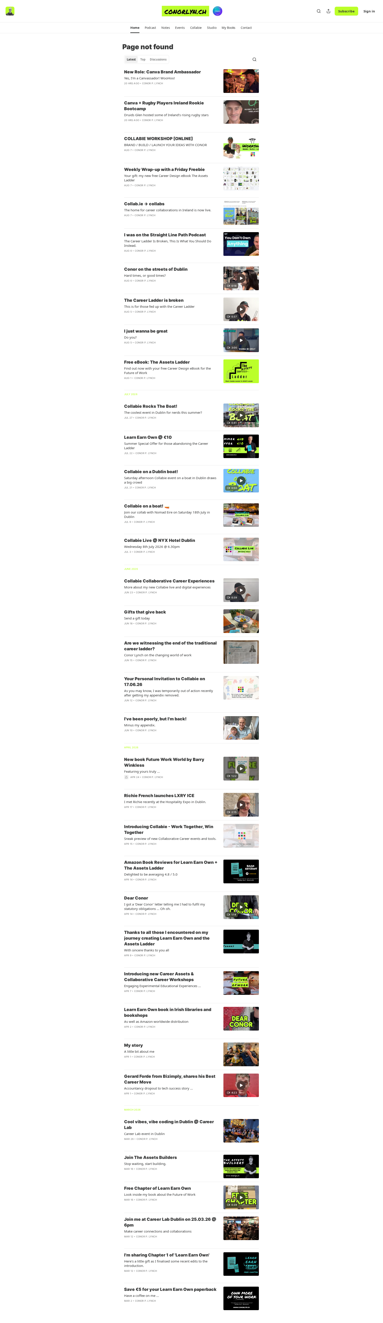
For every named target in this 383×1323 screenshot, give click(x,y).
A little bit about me (139, 1051)
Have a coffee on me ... (141, 1295)
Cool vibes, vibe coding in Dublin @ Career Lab (169, 1124)
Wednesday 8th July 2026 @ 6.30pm (152, 546)
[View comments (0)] (158, 89)
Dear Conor (136, 898)
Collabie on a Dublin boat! (151, 471)
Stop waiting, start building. (145, 1163)
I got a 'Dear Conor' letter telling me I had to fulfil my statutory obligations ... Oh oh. (164, 906)
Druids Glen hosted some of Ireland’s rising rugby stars (166, 115)
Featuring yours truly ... (142, 771)
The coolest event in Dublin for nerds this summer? (163, 412)
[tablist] (146, 59)
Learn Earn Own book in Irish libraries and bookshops (167, 1012)
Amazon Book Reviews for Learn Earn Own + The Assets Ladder (170, 865)
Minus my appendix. (139, 725)
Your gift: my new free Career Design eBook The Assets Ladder (166, 177)
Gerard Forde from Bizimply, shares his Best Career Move (169, 1079)
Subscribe (346, 11)
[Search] (318, 11)
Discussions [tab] (158, 59)
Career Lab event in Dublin (144, 1133)
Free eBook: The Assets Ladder (157, 362)
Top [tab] (142, 59)
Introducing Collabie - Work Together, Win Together (168, 829)
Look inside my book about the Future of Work (159, 1194)
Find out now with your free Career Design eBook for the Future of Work (167, 370)
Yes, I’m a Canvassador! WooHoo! (149, 78)
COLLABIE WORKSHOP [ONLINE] (158, 138)
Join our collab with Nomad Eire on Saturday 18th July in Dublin (167, 514)
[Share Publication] (328, 11)
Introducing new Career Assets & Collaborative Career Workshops (159, 976)
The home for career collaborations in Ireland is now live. (167, 210)
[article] (191, 81)
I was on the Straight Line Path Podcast (165, 234)
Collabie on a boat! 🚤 (147, 506)
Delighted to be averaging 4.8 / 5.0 (151, 874)
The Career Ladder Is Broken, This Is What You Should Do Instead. (167, 243)
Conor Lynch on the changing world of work (158, 655)
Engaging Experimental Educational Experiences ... (162, 986)
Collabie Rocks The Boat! (150, 406)
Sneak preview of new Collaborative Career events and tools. (170, 838)
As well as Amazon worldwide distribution (156, 1021)
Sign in (369, 11)
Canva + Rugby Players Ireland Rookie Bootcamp (164, 105)
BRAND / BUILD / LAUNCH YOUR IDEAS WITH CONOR (165, 145)
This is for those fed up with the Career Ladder (159, 306)
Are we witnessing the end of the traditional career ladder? (170, 646)
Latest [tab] (131, 59)
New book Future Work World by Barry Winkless (164, 762)
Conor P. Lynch (152, 83)
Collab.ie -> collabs (144, 203)
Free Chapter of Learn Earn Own (157, 1188)
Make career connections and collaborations (158, 1231)
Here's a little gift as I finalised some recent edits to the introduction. (165, 1263)
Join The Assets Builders (150, 1157)
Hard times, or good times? (145, 275)
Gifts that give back (145, 612)
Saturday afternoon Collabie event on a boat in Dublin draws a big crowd (170, 480)
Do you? (130, 337)
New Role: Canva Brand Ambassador (162, 71)
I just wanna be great (146, 331)
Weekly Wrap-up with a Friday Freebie (164, 169)
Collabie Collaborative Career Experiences (169, 581)
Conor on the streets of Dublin (156, 269)
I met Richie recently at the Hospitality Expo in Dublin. (165, 802)
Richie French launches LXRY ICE (159, 795)
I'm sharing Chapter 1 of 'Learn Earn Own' (166, 1255)
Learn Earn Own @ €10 (148, 437)
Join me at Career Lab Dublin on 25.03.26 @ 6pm (170, 1222)
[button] (135, 27)
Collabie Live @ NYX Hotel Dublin (159, 540)
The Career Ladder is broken (154, 300)
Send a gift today (137, 618)
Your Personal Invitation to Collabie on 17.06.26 (164, 681)
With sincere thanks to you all (146, 950)
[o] (241, 278)
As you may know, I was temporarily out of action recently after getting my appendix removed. (168, 692)
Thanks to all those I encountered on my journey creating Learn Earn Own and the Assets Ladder (167, 938)
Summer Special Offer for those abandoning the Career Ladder (166, 445)
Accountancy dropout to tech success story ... (158, 1088)
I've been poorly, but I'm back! (155, 718)
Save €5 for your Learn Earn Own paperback (170, 1289)
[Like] (127, 156)
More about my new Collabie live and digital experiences (167, 587)
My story (133, 1045)
